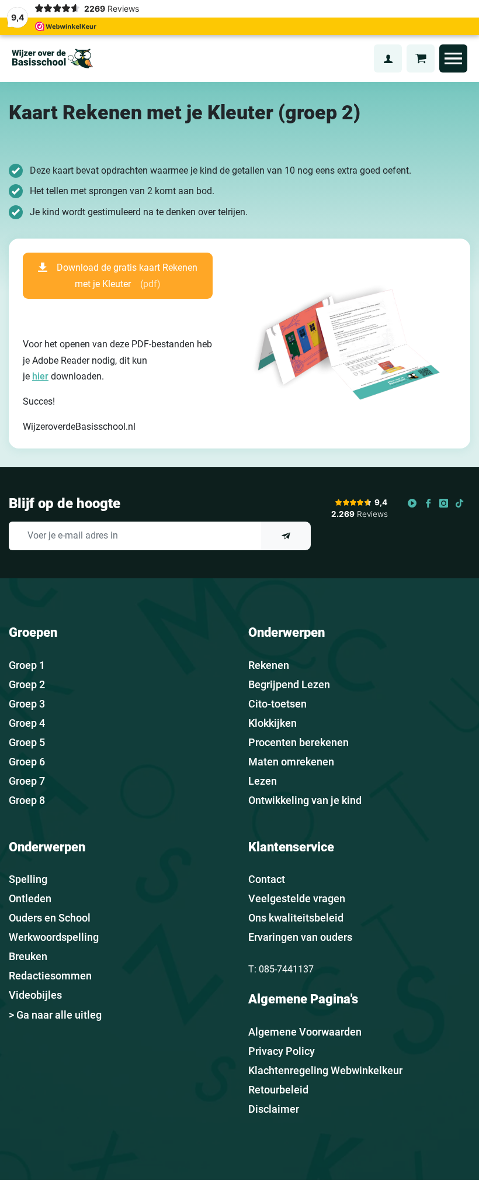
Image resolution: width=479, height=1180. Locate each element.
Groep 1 (27, 665)
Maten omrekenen (291, 761)
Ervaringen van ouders (300, 937)
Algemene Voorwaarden (305, 1032)
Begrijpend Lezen (289, 684)
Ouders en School (50, 918)
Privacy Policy (281, 1051)
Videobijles (35, 995)
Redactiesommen (50, 975)
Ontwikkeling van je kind (305, 800)
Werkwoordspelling (54, 937)
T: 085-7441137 (281, 969)
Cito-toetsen (277, 704)
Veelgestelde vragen (296, 898)
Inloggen (388, 58)
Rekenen (268, 665)
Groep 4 (27, 723)
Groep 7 (27, 781)
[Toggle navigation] (453, 58)
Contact (266, 879)
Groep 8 (27, 800)
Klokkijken (272, 723)
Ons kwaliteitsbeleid (295, 918)
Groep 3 (27, 704)
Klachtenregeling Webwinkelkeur (325, 1070)
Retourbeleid (278, 1090)
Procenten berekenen (298, 742)
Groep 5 (27, 742)
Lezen (262, 781)
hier (40, 376)
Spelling (28, 879)
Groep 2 (27, 684)
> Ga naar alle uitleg (55, 1015)
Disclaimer (273, 1109)
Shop (358, 58)
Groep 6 (27, 761)
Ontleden (30, 898)
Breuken (28, 956)
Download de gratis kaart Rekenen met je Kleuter (127, 275)
